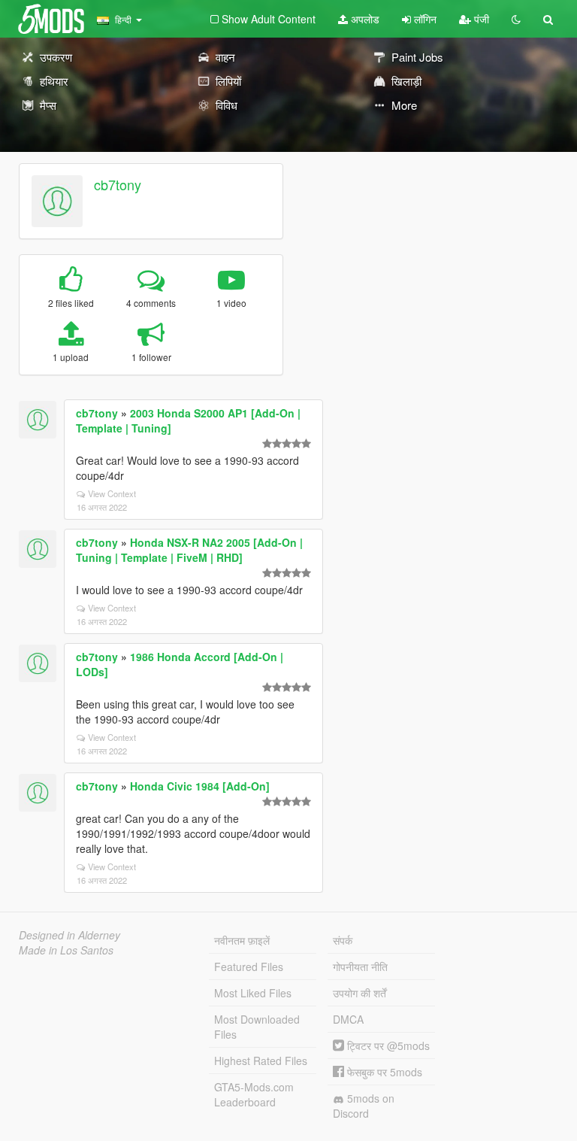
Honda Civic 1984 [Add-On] (200, 786)
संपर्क (342, 940)
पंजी (480, 18)
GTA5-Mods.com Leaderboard (254, 1094)
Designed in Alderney (69, 934)
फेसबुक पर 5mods (383, 1071)
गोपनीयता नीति (360, 966)
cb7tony (117, 184)
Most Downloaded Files (257, 1027)
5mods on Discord (363, 1106)
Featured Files (248, 966)
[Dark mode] (516, 19)
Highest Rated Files (260, 1060)
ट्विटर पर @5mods (387, 1045)
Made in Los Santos (66, 949)
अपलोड (363, 18)
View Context (112, 493)
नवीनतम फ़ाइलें (242, 940)
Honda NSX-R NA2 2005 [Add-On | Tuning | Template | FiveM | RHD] (189, 550)
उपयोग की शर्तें (359, 992)
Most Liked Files (253, 992)
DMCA (348, 1019)
